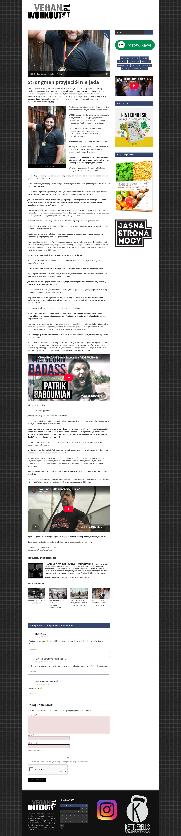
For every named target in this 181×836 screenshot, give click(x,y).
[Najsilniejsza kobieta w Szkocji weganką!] (36, 598)
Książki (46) (122, 62)
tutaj (51, 102)
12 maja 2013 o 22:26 (42, 637)
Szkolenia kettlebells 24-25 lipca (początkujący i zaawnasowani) (57, 604)
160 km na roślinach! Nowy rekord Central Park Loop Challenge (78, 602)
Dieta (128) (125, 58)
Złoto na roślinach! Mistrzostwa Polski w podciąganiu (100, 602)
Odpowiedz (33, 649)
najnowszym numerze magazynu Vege (82, 91)
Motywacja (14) (134, 62)
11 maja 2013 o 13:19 (42, 684)
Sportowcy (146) (123, 65)
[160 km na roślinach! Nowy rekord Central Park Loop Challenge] (79, 598)
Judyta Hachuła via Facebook (49, 659)
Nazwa (31, 735)
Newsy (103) (146, 62)
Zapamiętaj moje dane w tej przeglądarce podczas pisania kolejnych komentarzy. (58, 762)
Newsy (106, 34)
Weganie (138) (126, 69)
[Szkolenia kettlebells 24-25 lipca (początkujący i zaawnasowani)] (58, 598)
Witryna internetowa (35, 751)
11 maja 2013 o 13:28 (42, 662)
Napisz (46, 829)
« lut (61, 828)
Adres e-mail (33, 743)
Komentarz (32, 715)
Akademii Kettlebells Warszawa (92, 573)
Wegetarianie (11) (140, 69)
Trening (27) (136, 65)
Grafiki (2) (134, 58)
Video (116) (147, 65)
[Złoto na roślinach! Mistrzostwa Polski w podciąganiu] (101, 598)
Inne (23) (144, 58)
